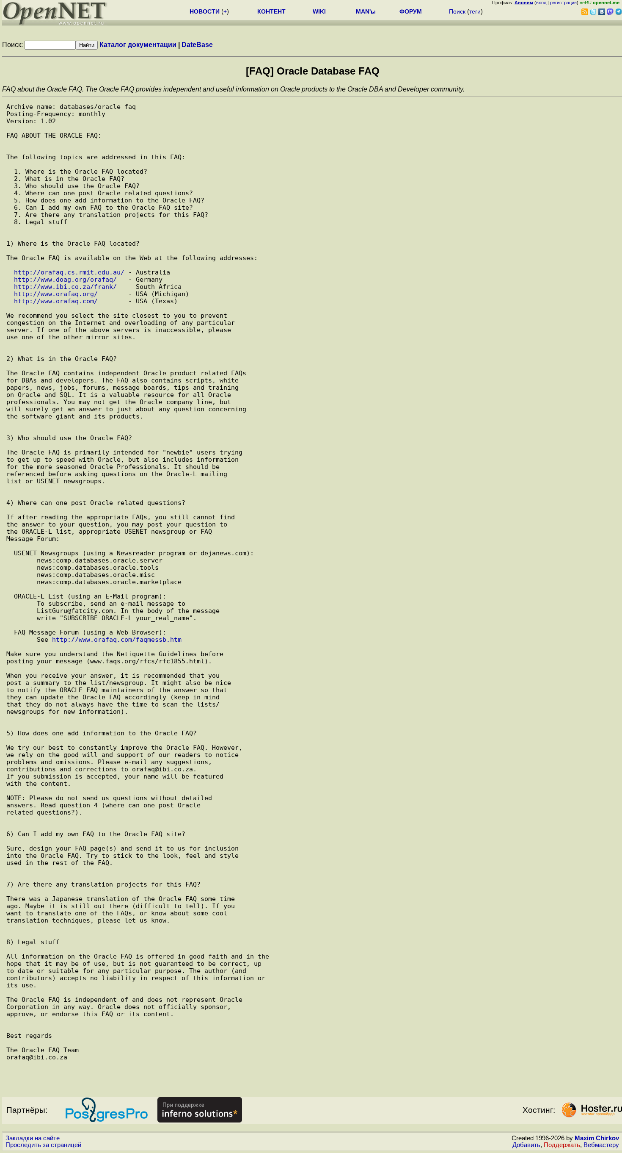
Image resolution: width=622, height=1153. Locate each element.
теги (475, 11)
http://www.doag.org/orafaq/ (65, 279)
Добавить (526, 1145)
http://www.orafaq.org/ (56, 293)
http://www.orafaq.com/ (56, 301)
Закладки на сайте (33, 1138)
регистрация (563, 2)
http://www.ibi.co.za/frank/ (65, 286)
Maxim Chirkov (597, 1138)
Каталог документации (137, 44)
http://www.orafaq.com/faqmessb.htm (117, 639)
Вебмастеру (601, 1145)
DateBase (197, 44)
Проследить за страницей (43, 1145)
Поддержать (562, 1145)
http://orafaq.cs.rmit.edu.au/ (69, 272)
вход (541, 2)
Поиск (457, 11)
